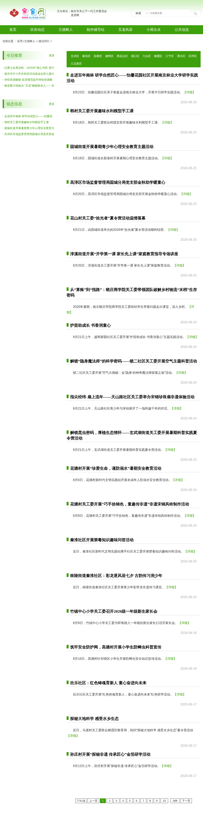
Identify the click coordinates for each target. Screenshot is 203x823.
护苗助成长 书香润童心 (90, 325)
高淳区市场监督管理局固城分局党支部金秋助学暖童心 (117, 182)
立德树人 (65, 30)
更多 (52, 55)
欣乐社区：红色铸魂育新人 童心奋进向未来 (108, 683)
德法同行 (44, 41)
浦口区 (135, 56)
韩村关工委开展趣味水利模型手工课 (26, 122)
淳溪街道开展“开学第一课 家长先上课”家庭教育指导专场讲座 (124, 254)
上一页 (93, 800)
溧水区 (181, 56)
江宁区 (170, 56)
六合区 (147, 56)
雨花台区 (122, 56)
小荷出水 (154, 30)
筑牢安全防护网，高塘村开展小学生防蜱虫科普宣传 (115, 647)
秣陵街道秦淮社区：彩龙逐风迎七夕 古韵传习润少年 (116, 575)
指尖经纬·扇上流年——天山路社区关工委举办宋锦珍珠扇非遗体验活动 (132, 397)
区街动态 (37, 30)
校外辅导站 (95, 30)
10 (164, 800)
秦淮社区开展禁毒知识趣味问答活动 (102, 540)
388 (175, 800)
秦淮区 (86, 56)
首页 (12, 30)
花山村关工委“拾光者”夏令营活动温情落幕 (108, 218)
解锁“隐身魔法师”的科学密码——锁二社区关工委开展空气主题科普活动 (133, 361)
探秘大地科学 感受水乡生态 (94, 718)
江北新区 (76, 63)
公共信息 (182, 30)
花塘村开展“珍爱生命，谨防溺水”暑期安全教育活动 (115, 468)
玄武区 (75, 56)
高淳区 (193, 56)
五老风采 (125, 30)
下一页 (186, 800)
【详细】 (189, 92)
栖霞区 (158, 56)
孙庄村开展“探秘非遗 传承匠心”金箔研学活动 (110, 754)
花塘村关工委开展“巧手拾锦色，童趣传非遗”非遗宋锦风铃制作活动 (129, 504)
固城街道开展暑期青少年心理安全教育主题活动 (111, 146)
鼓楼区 (98, 56)
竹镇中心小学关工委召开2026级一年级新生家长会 (113, 611)
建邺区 (109, 56)
